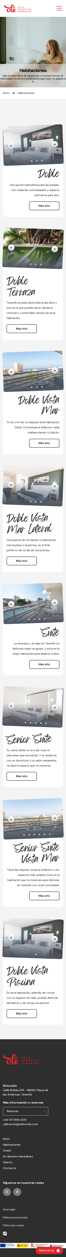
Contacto (9, 1168)
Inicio (6, 93)
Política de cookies (13, 1225)
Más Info (44, 206)
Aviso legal (9, 1209)
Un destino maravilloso (18, 1156)
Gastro (7, 1162)
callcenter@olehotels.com (20, 1124)
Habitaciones (26, 93)
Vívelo (7, 1150)
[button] (11, 145)
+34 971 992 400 (14, 1120)
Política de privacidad (15, 1217)
